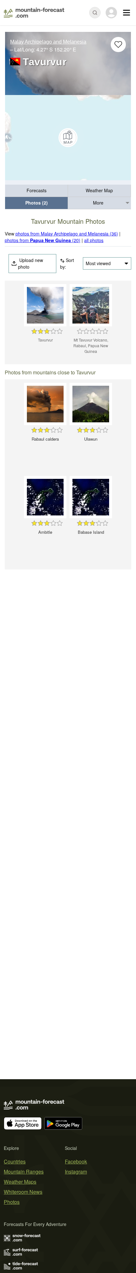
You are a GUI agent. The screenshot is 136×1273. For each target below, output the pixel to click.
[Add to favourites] (118, 44)
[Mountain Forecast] (34, 13)
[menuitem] (36, 191)
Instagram (76, 1171)
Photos (12, 1201)
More (98, 202)
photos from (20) (42, 240)
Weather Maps (20, 1181)
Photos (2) (36, 202)
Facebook (76, 1161)
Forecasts (36, 190)
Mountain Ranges (24, 1171)
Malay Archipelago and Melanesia (48, 42)
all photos (93, 240)
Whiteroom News (23, 1191)
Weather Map (99, 190)
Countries (15, 1161)
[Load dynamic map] (68, 137)
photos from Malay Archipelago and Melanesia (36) (66, 233)
